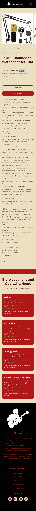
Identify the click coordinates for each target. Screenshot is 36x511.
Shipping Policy (18, 484)
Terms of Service (18, 488)
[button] (4, 4)
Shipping (12, 73)
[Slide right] (22, 48)
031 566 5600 (11, 334)
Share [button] (5, 261)
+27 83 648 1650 (11, 308)
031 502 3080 (11, 306)
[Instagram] (15, 499)
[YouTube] (21, 499)
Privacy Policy (18, 477)
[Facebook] (10, 499)
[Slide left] (14, 48)
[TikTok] (26, 499)
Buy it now (18, 93)
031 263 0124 (11, 359)
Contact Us (18, 473)
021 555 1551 (11, 387)
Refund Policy (17, 480)
